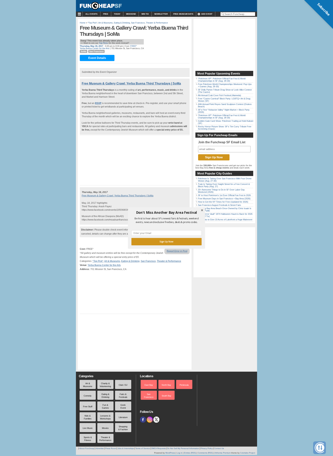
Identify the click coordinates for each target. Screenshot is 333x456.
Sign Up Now (166, 241)
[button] (166, 212)
